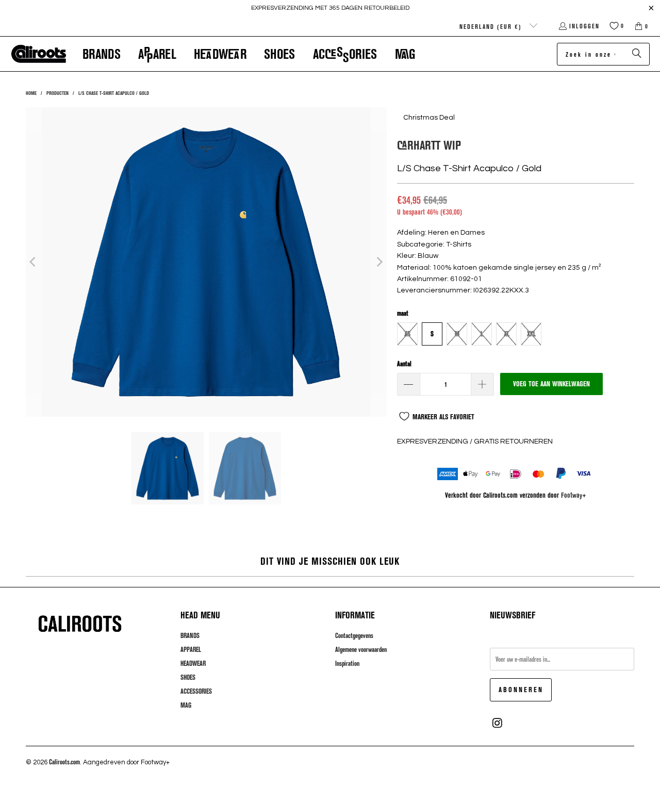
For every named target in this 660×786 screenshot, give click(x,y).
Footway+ (573, 494)
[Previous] (33, 262)
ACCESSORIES (196, 691)
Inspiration (347, 663)
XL (506, 334)
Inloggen (584, 25)
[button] (101, 54)
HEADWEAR (193, 663)
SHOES (187, 677)
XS (407, 334)
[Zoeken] (637, 54)
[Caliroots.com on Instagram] (497, 723)
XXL (531, 334)
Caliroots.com (64, 762)
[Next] (379, 262)
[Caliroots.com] (38, 54)
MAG (185, 705)
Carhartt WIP (429, 144)
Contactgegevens (354, 635)
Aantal (404, 363)
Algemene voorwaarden (361, 649)
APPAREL (190, 649)
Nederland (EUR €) (491, 26)
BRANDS (190, 635)
